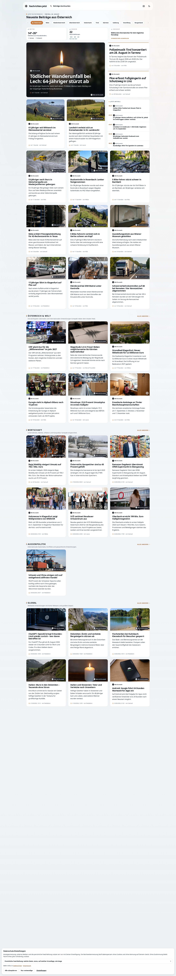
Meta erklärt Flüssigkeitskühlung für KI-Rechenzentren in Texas (45, 235)
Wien (47, 23)
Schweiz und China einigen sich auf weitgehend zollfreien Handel (45, 576)
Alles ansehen (142, 316)
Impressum (27, 966)
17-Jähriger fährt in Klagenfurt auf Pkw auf (45, 283)
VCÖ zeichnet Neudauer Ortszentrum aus (82, 517)
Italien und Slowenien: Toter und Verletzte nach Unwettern (86, 686)
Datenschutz (17, 966)
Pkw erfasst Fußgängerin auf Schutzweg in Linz (127, 80)
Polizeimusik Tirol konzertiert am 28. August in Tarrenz (127, 51)
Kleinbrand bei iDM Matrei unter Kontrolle (85, 287)
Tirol (97, 23)
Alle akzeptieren (11, 970)
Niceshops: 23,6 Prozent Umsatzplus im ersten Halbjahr (87, 403)
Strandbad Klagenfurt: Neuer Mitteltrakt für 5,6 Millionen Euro (128, 351)
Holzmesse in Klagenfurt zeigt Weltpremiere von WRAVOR (43, 517)
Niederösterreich (59, 23)
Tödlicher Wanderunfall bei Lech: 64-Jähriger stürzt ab (60, 79)
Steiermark (88, 23)
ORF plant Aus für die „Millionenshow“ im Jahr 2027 (43, 348)
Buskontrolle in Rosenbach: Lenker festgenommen (87, 180)
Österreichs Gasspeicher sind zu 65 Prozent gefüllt (87, 465)
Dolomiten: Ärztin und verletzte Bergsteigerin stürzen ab (85, 635)
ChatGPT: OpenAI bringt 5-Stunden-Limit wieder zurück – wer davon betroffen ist (45, 636)
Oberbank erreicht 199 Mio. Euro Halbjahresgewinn (127, 517)
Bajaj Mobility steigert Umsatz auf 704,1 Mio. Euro (45, 465)
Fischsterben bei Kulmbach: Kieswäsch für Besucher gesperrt (128, 635)
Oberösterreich (74, 23)
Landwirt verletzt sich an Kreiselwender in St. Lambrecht (84, 128)
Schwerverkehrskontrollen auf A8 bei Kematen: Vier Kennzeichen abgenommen (128, 288)
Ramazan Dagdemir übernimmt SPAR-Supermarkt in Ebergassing (128, 465)
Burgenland (139, 23)
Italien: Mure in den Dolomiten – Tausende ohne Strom (44, 686)
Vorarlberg (126, 23)
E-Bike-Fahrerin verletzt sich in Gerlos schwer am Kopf (85, 235)
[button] (46, 33)
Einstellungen (41, 970)
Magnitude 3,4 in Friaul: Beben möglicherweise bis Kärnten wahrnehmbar (85, 349)
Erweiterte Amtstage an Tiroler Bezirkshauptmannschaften (127, 403)
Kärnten (106, 23)
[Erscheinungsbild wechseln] (149, 6)
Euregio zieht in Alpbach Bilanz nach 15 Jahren (46, 403)
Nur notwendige (27, 970)
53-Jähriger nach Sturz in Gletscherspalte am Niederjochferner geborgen (42, 181)
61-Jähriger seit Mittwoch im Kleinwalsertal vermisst (42, 128)
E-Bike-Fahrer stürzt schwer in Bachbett (126, 180)
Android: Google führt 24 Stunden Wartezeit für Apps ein (128, 689)
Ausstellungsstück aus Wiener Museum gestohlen (126, 235)
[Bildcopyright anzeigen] (147, 341)
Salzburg (116, 23)
